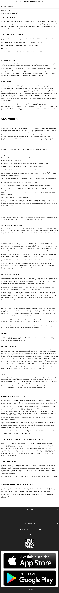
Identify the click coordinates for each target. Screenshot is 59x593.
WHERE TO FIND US (29, 509)
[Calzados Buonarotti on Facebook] (30, 534)
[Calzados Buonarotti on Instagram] (27, 534)
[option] (29, 2)
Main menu (29, 514)
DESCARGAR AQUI (29, 589)
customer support (29, 518)
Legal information (29, 523)
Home (2, 10)
